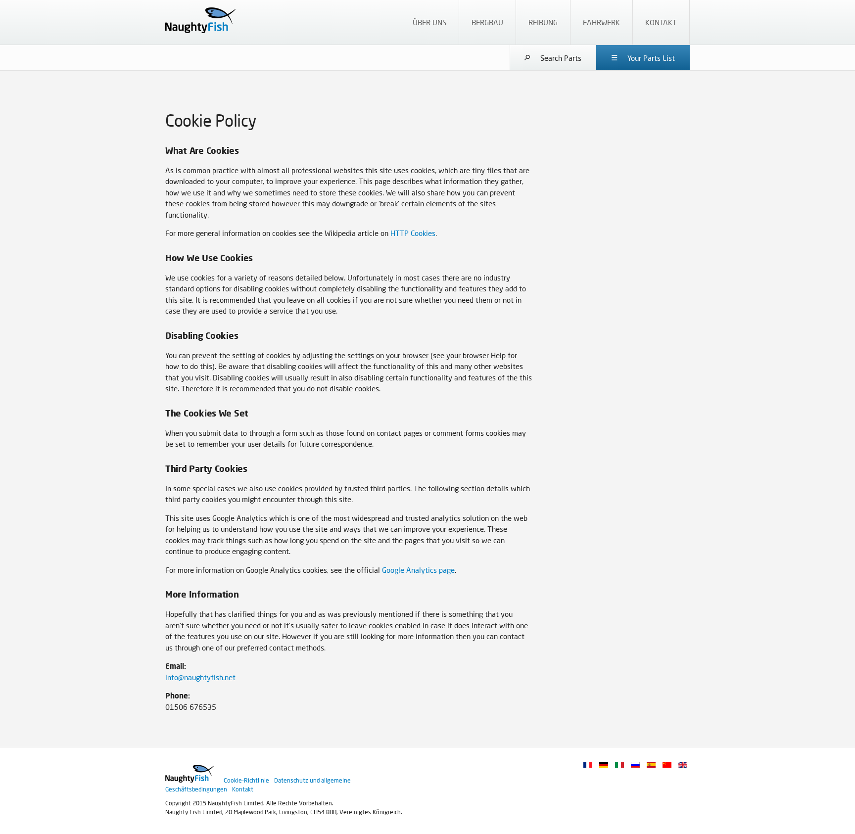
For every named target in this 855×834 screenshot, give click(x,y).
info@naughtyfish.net (200, 677)
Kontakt (242, 789)
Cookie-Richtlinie (246, 780)
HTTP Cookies (412, 233)
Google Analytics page (418, 569)
